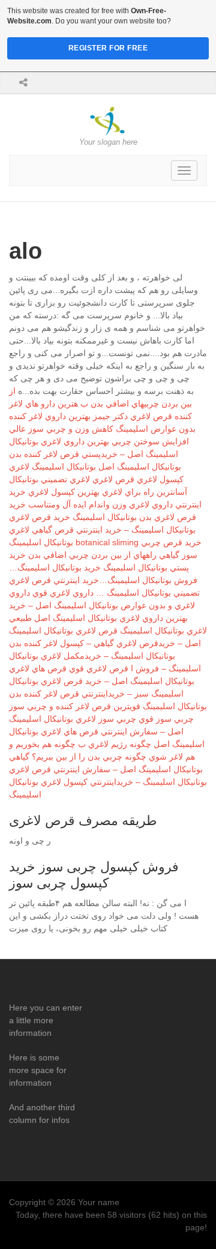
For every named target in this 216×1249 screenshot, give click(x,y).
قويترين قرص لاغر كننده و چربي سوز (74, 706)
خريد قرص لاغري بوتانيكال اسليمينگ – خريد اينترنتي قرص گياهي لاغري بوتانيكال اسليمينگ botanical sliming (102, 529)
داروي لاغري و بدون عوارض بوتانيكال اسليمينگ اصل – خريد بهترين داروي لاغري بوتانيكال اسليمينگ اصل (102, 605)
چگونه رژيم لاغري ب (114, 744)
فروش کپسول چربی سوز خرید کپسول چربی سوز (94, 874)
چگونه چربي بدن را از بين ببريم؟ (89, 756)
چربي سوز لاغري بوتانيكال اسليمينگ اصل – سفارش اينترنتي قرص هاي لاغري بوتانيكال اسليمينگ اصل (107, 731)
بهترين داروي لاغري (75, 441)
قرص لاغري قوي (98, 668)
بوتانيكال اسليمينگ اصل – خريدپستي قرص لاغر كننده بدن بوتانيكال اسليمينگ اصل (95, 454)
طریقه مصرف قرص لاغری (83, 820)
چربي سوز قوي (166, 719)
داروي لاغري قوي (63, 592)
